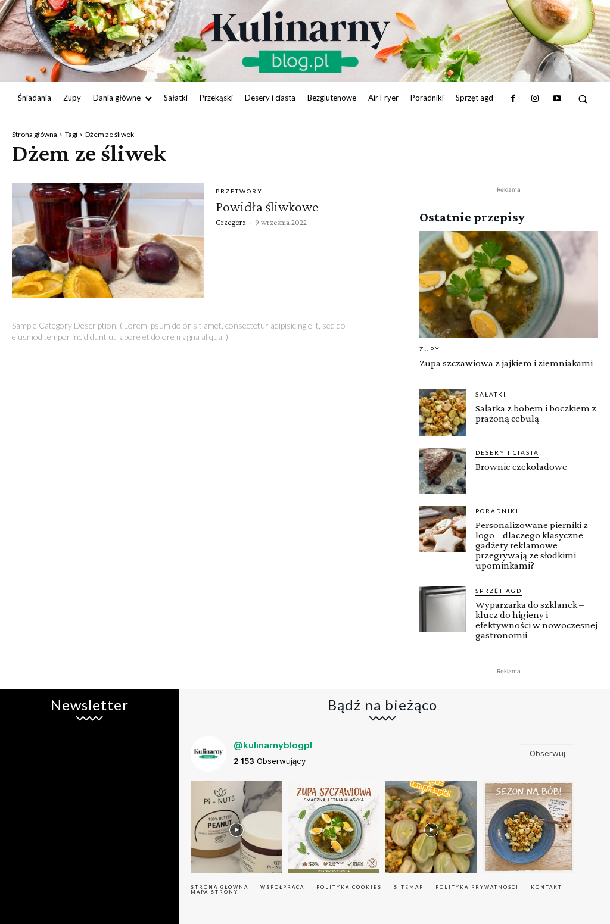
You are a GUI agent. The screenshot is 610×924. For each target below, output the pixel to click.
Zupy (429, 348)
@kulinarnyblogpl (273, 745)
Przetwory (239, 191)
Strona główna (34, 134)
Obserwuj (547, 753)
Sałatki (490, 394)
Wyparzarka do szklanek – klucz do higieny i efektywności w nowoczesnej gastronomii (536, 620)
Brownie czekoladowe (521, 466)
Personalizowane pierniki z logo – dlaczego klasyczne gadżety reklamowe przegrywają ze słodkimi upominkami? (531, 545)
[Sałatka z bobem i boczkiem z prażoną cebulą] (442, 412)
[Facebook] (513, 99)
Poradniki (497, 510)
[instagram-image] (236, 827)
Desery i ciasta (507, 452)
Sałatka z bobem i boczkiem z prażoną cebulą (535, 413)
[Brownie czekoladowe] (442, 471)
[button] (583, 98)
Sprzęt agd (498, 590)
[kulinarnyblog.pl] (300, 42)
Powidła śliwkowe (267, 206)
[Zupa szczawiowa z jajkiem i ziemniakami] (508, 284)
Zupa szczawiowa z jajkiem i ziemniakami (506, 363)
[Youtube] (556, 99)
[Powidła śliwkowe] (108, 240)
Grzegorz (231, 222)
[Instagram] (535, 99)
